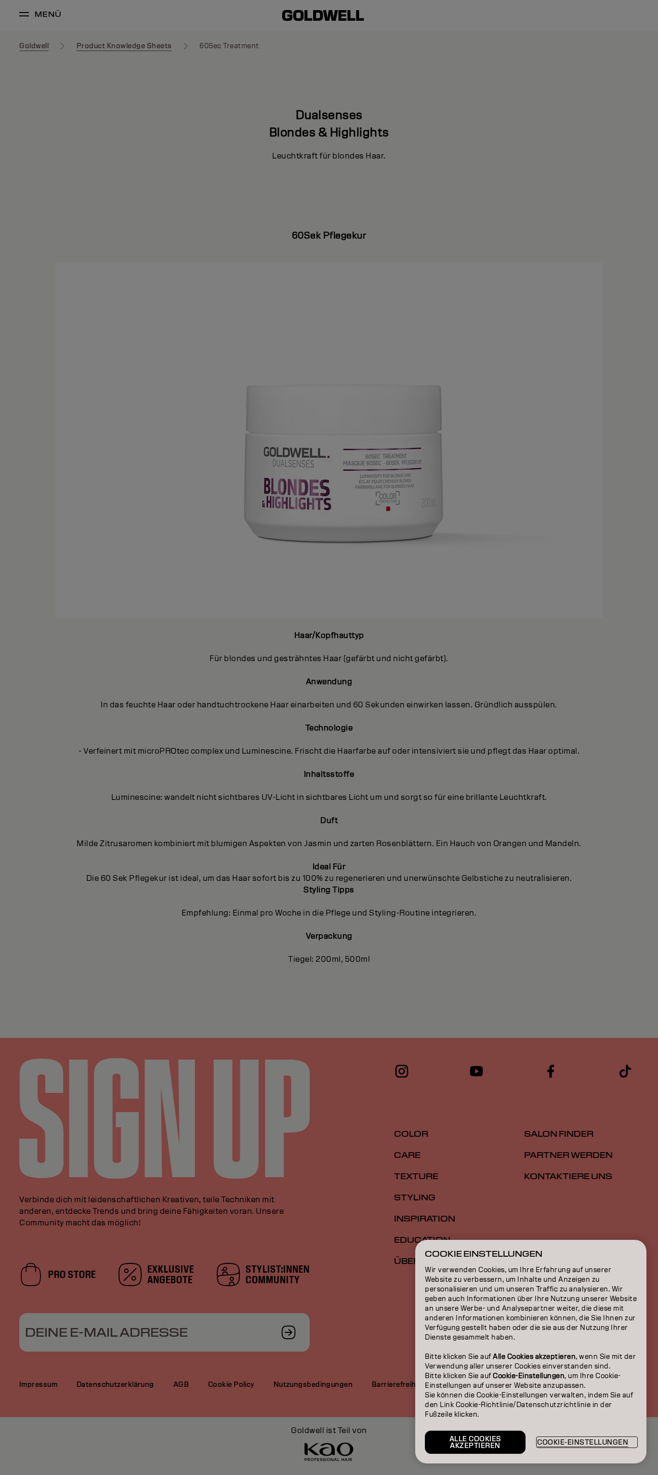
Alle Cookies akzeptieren (475, 1442)
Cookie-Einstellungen (582, 1442)
